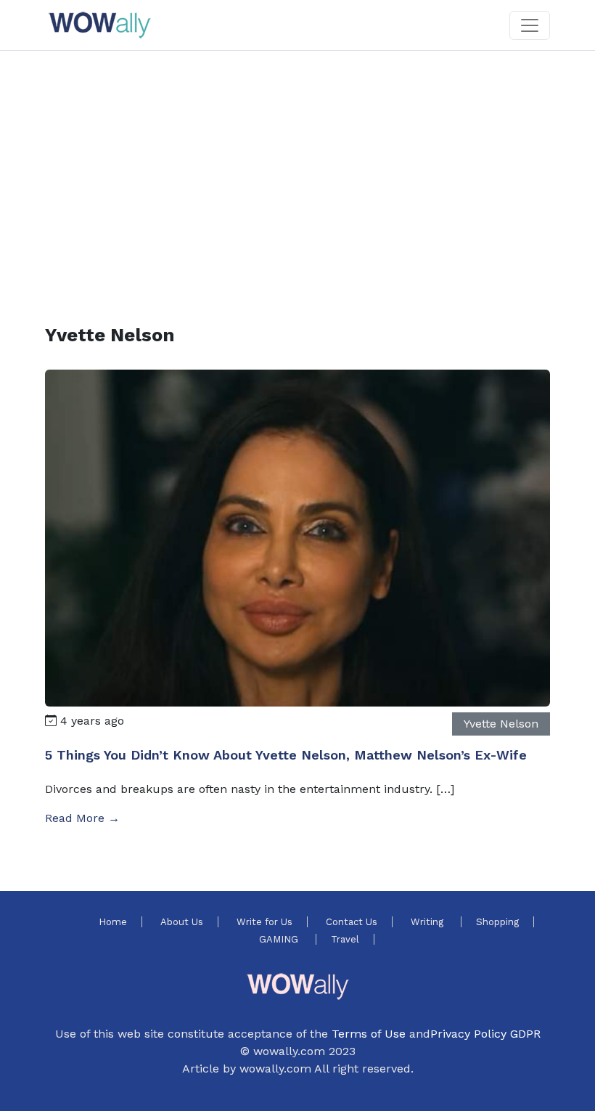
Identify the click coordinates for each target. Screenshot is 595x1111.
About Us (181, 921)
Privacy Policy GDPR (485, 1034)
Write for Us (264, 921)
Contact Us (351, 921)
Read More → (82, 818)
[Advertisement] (297, 170)
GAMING (280, 939)
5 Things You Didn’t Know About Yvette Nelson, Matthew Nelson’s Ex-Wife (286, 754)
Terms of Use (369, 1034)
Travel (345, 939)
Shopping (497, 921)
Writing (428, 921)
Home (113, 921)
